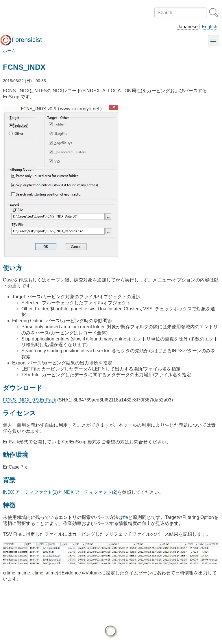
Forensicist (27, 39)
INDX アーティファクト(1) (30, 492)
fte (125, 517)
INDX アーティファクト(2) (89, 492)
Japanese (187, 26)
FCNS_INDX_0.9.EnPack (29, 399)
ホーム (9, 50)
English (209, 26)
